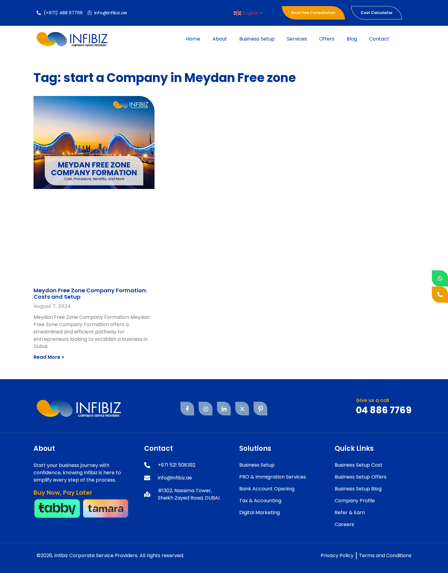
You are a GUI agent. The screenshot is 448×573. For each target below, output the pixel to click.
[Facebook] (187, 408)
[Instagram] (205, 408)
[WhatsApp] (440, 278)
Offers (326, 38)
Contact (379, 38)
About (219, 38)
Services (297, 38)
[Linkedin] (224, 408)
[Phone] (440, 294)
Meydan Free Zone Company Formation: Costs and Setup (90, 293)
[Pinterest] (260, 408)
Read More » (49, 357)
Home (193, 38)
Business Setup (257, 38)
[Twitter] (242, 408)
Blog (352, 38)
